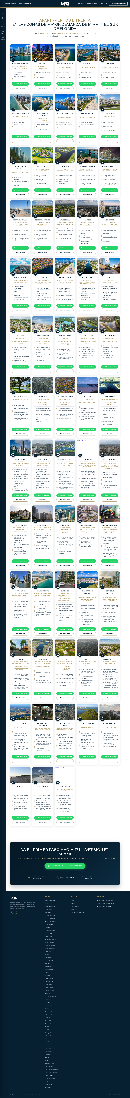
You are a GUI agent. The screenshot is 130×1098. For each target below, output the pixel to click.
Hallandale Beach (20, 113)
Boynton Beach (109, 166)
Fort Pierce (42, 786)
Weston (87, 659)
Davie (65, 659)
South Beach (87, 113)
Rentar (13, 3)
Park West (65, 525)
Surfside (65, 591)
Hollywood (87, 64)
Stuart (20, 786)
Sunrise (87, 220)
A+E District (87, 525)
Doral (109, 278)
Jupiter (87, 396)
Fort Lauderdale (65, 64)
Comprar (7, 3)
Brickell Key (43, 525)
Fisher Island (20, 525)
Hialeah (20, 335)
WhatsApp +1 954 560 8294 (105, 900)
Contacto (74, 909)
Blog (101, 3)
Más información (20, 88)
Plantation (87, 335)
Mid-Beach (109, 220)
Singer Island (87, 723)
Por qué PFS (80, 3)
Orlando (110, 113)
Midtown (42, 459)
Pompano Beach (87, 166)
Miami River (20, 591)
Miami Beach (65, 278)
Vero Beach (65, 786)
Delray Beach (65, 166)
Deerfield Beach (20, 220)
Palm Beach (20, 723)
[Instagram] (12, 913)
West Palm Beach (65, 113)
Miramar (43, 659)
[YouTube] (16, 913)
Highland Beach (109, 723)
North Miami (87, 278)
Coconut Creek (20, 396)
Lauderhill (65, 220)
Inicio (72, 900)
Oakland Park (109, 659)
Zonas (20, 3)
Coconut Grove (65, 459)
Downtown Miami (20, 64)
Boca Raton (42, 166)
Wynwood (87, 459)
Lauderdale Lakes (65, 396)
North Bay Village (50, 1048)
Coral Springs (110, 335)
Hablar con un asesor (118, 3)
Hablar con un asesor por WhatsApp (66, 866)
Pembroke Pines (42, 220)
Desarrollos (27, 3)
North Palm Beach (51, 1072)
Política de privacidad (77, 912)
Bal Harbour (43, 591)
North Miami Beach (51, 918)
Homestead (20, 659)
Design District (109, 525)
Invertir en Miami (92, 3)
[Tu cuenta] (106, 4)
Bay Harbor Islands (51, 1045)
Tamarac (43, 278)
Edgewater (20, 459)
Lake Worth (109, 396)
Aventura (109, 64)
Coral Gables (42, 335)
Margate (43, 396)
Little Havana (109, 459)
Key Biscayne (65, 335)
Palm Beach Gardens (51, 1069)
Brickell (43, 64)
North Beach (20, 278)
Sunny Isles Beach (50, 930)
